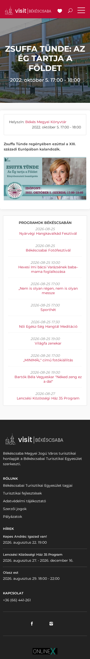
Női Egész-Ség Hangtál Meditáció (48, 326)
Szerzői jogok (14, 509)
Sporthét (48, 309)
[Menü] (81, 11)
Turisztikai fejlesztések (22, 493)
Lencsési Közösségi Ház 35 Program (48, 398)
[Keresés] (70, 11)
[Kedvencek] (60, 11)
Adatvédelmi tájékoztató (24, 501)
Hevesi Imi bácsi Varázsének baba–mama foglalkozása (48, 269)
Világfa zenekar (48, 343)
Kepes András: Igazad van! (25, 536)
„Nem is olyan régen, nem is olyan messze (48, 290)
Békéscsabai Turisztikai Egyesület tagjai (37, 485)
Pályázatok (12, 516)
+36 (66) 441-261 (17, 600)
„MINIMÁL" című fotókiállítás (48, 360)
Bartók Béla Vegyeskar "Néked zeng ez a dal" (48, 379)
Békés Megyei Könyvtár (45, 122)
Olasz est (10, 572)
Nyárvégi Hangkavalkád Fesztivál (48, 233)
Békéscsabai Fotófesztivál (48, 250)
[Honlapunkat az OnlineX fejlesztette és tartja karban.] (45, 651)
